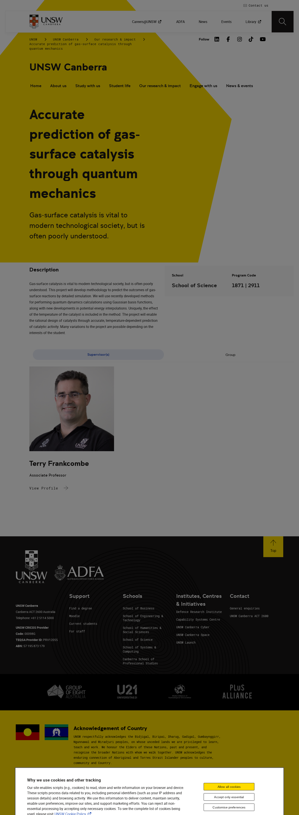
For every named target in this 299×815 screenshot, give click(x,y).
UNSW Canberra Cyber (192, 627)
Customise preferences (229, 807)
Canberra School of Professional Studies (140, 661)
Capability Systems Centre (198, 619)
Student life (119, 85)
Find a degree (80, 608)
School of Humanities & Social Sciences (142, 630)
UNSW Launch (185, 642)
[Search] (283, 21)
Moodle (74, 616)
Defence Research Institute (199, 612)
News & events (239, 85)
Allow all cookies (229, 786)
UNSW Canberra (66, 39)
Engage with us (203, 85)
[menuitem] (147, 22)
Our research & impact (115, 39)
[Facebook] (228, 39)
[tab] (98, 354)
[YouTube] (262, 39)
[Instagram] (239, 39)
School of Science (138, 639)
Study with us (87, 85)
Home (35, 85)
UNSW (33, 39)
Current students (83, 623)
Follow (204, 39)
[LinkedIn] (216, 39)
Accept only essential (229, 797)
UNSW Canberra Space (192, 635)
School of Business (138, 608)
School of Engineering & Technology (143, 618)
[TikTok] (251, 39)
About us (58, 85)
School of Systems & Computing (139, 649)
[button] (273, 546)
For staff (77, 631)
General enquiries (245, 608)
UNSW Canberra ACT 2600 (249, 616)
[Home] (46, 22)
